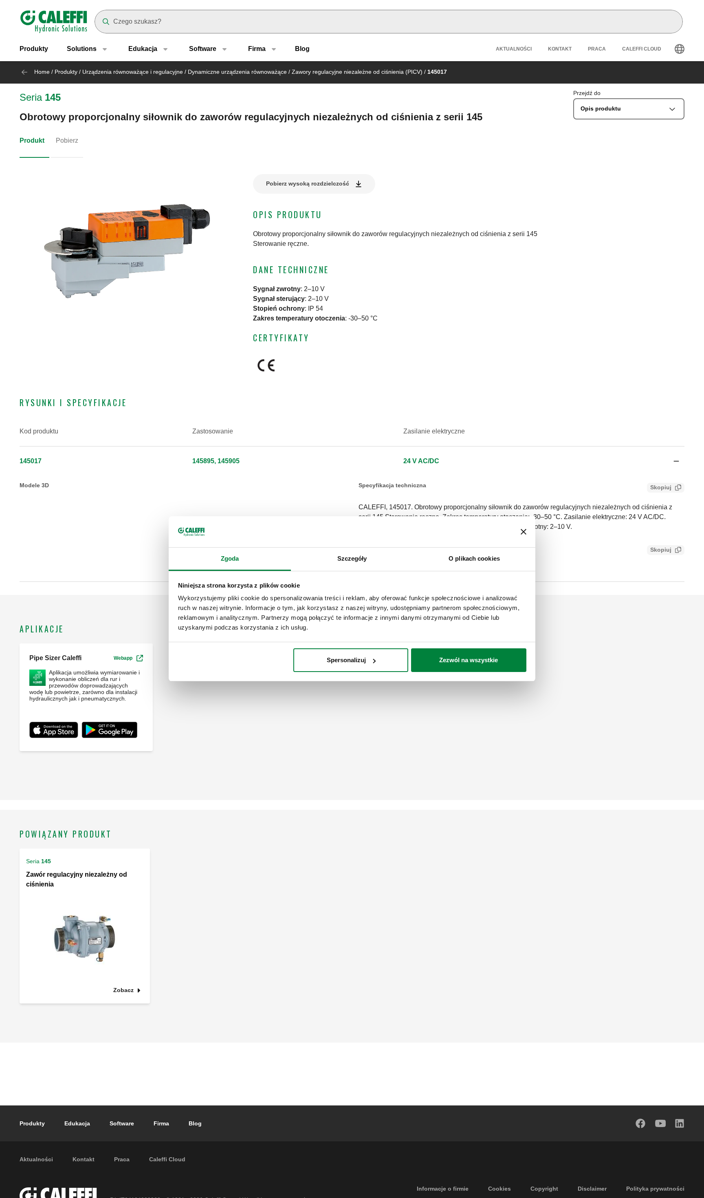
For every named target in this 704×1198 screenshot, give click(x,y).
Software (122, 1123)
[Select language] (679, 49)
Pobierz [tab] (67, 140)
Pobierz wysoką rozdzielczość (307, 183)
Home (42, 72)
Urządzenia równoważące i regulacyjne (132, 72)
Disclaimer (592, 1188)
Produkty (34, 48)
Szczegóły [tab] (352, 558)
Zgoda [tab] (230, 558)
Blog (302, 48)
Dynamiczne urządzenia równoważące (237, 72)
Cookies (499, 1188)
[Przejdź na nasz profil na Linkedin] (680, 1123)
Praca (597, 49)
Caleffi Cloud (641, 49)
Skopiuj (660, 487)
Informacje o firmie (443, 1188)
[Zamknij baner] (523, 532)
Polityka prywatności (655, 1188)
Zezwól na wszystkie (468, 659)
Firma (161, 1123)
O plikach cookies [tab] (474, 558)
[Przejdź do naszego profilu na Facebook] (641, 1123)
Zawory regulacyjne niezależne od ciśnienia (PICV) (357, 72)
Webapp (123, 658)
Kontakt (560, 49)
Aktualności (514, 49)
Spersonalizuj (346, 659)
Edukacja (77, 1123)
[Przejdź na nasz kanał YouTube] (660, 1123)
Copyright (544, 1188)
